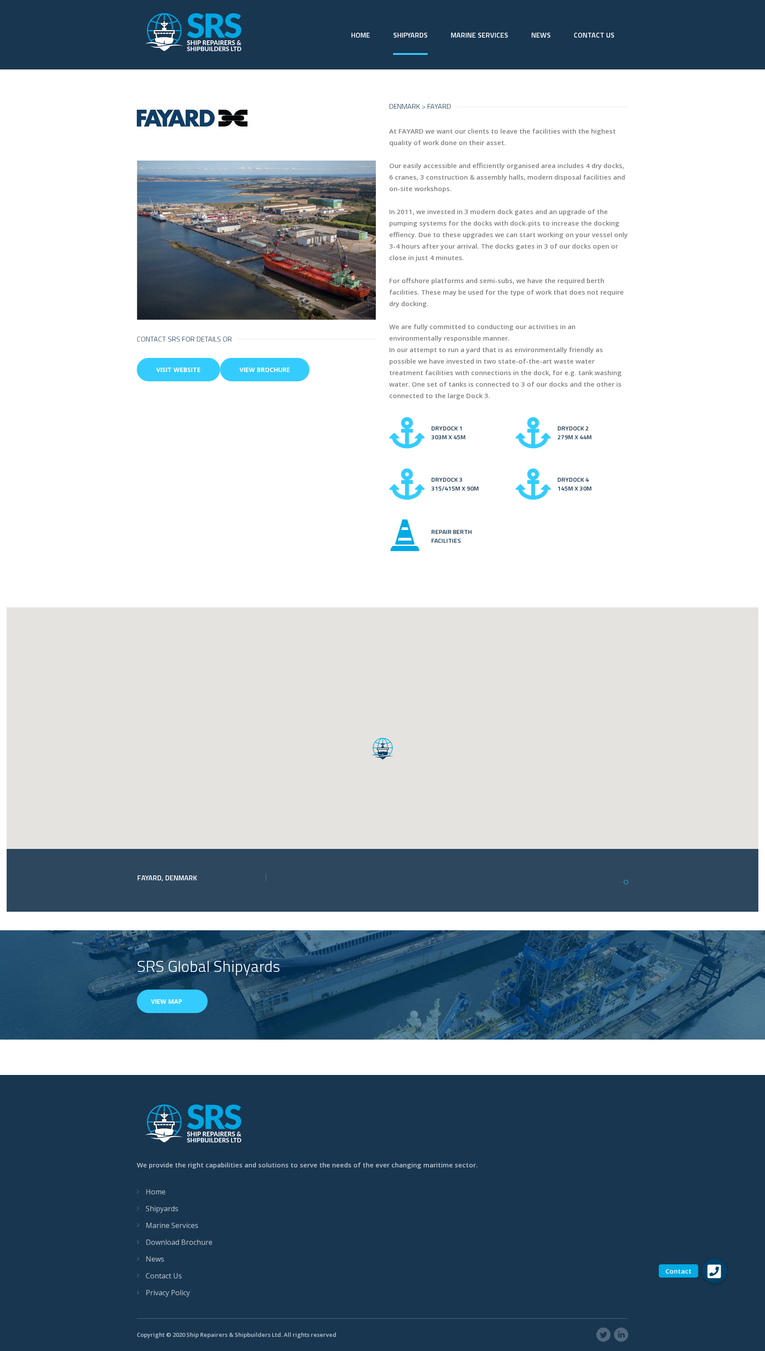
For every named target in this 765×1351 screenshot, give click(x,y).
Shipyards (410, 35)
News (541, 35)
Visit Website (178, 369)
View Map (166, 1001)
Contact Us (594, 35)
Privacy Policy (168, 1292)
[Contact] (714, 1271)
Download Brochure (179, 1242)
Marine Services (479, 35)
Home (360, 35)
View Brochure (265, 369)
